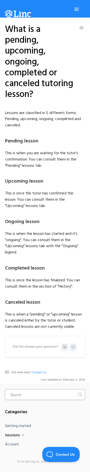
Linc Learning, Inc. (30, 461)
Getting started (18, 426)
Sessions (13, 435)
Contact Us (39, 372)
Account (12, 444)
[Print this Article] (82, 28)
